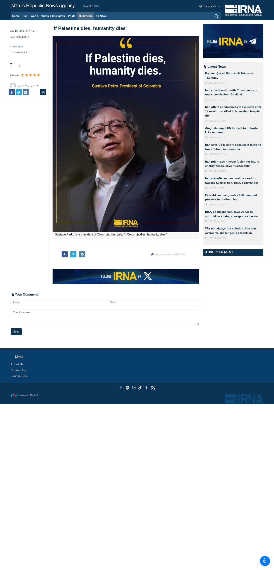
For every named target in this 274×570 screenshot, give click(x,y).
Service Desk (19, 376)
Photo (71, 15)
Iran (25, 15)
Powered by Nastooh (28, 395)
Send (16, 331)
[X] (121, 388)
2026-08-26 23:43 (217, 83)
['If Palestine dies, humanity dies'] (126, 134)
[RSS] (153, 388)
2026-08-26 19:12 (217, 221)
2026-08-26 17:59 (217, 238)
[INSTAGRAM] (134, 388)
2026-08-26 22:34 (217, 137)
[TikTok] (140, 388)
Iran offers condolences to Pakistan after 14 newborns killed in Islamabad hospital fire (233, 111)
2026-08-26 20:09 (217, 171)
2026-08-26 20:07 (217, 187)
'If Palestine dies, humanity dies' (90, 28)
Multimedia (85, 15)
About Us (17, 364)
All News (101, 15)
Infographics (21, 52)
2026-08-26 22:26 (217, 154)
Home (15, 15)
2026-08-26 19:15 (217, 204)
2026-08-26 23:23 (217, 99)
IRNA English (43, 6)
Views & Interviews (53, 15)
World (34, 15)
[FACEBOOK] (146, 388)
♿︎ (265, 560)
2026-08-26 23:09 (217, 121)
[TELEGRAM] (127, 388)
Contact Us (18, 370)
